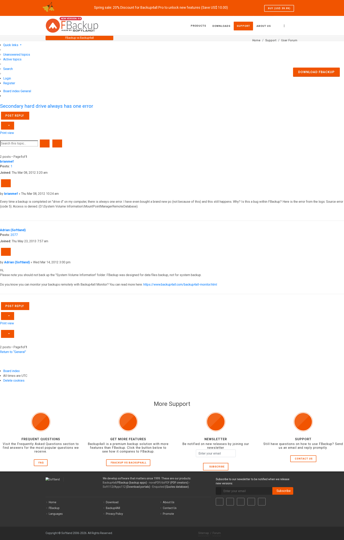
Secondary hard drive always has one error (46, 106)
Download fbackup (316, 72)
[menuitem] (16, 54)
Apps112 (120, 486)
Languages (56, 513)
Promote (168, 513)
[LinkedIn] (240, 501)
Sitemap (203, 533)
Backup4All (113, 508)
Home (52, 502)
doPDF (165, 482)
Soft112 (108, 486)
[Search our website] (294, 25)
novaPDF (154, 482)
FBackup (54, 508)
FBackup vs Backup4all (129, 462)
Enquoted (158, 486)
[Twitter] (230, 501)
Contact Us (304, 458)
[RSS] (262, 501)
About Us (168, 502)
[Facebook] (219, 501)
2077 (14, 235)
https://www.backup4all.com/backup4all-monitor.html (180, 284)
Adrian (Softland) (13, 230)
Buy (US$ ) (279, 8)
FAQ (41, 462)
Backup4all (109, 482)
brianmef (7, 161)
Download (112, 502)
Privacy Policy (114, 513)
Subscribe (216, 466)
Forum (217, 533)
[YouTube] (251, 501)
